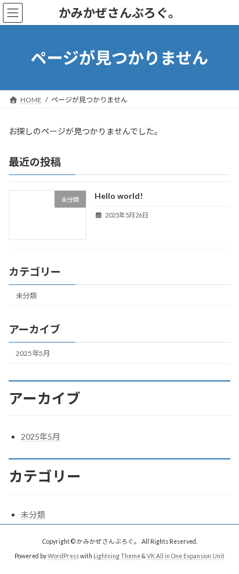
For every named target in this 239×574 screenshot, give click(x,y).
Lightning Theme (116, 555)
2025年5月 (33, 353)
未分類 (26, 295)
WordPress (63, 555)
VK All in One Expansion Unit (185, 555)
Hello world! (119, 196)
